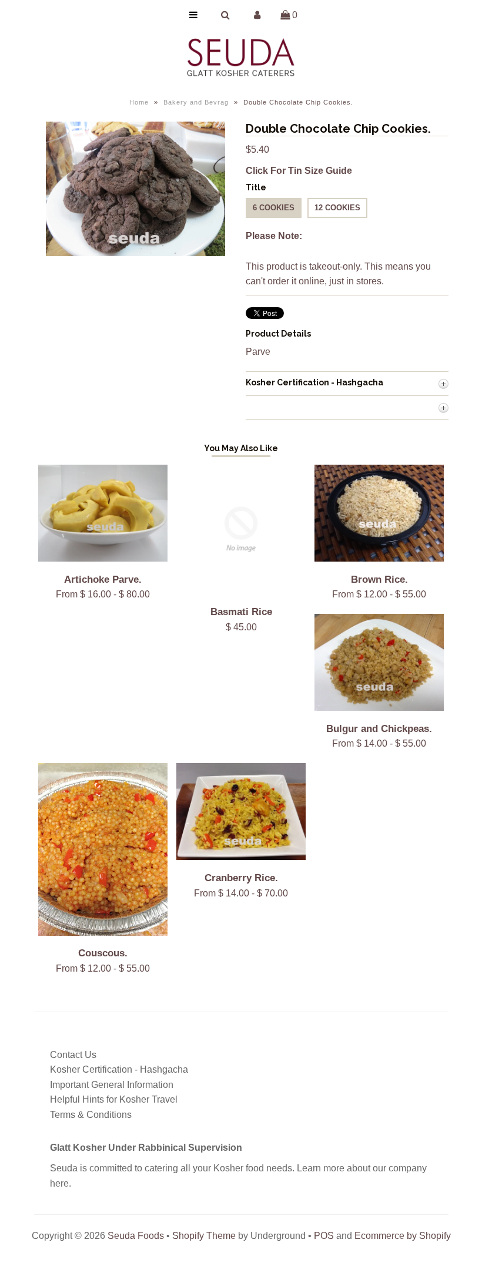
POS (324, 1236)
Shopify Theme (204, 1236)
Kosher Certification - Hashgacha (119, 1069)
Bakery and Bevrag (196, 102)
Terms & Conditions (91, 1115)
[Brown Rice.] (379, 558)
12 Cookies (337, 207)
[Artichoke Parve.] (103, 558)
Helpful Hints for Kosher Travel (114, 1099)
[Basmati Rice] (241, 591)
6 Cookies (273, 207)
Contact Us (73, 1055)
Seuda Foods (136, 1236)
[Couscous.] (103, 933)
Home (139, 102)
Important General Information (111, 1085)
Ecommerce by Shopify (402, 1236)
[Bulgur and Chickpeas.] (379, 708)
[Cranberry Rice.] (241, 857)
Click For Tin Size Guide (299, 171)
